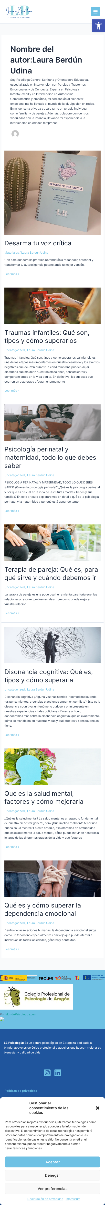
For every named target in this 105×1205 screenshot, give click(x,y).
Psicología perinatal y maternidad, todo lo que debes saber (50, 457)
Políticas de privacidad (21, 1091)
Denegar (52, 1175)
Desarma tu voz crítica (38, 243)
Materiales (11, 252)
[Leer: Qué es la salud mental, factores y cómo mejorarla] (52, 766)
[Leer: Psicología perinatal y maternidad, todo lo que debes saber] (52, 422)
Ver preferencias (52, 1188)
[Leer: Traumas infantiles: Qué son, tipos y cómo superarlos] (52, 305)
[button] (98, 25)
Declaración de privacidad (45, 1199)
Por (18, 1014)
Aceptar (52, 1162)
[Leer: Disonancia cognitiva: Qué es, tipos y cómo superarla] (52, 645)
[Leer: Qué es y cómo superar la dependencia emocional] (52, 878)
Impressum (73, 1199)
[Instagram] (47, 1072)
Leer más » (11, 274)
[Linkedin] (58, 1072)
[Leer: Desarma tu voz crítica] (52, 192)
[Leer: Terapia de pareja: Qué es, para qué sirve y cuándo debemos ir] (52, 542)
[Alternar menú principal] (95, 11)
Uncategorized (14, 350)
